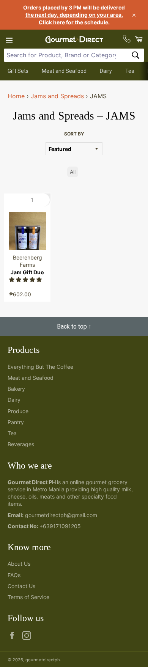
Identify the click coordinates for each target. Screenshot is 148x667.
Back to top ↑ (74, 326)
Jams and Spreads (57, 96)
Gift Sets (18, 71)
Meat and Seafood (64, 71)
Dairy (106, 71)
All (73, 171)
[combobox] (74, 55)
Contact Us (21, 586)
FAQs (14, 575)
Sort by (74, 134)
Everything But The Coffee (40, 366)
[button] (26, 279)
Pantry (16, 422)
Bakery (16, 388)
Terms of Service (28, 597)
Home (16, 96)
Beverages (21, 444)
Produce (18, 411)
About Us (19, 563)
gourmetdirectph (42, 659)
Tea (129, 71)
